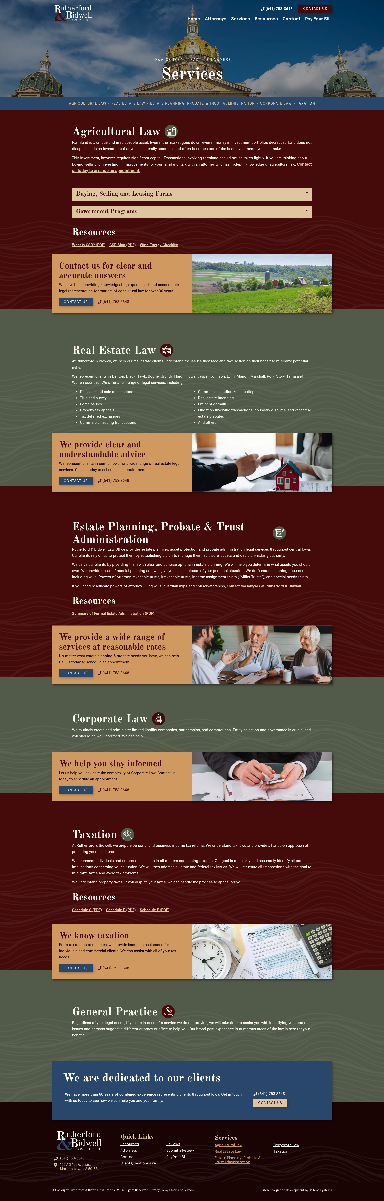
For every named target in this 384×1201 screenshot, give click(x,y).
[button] (192, 194)
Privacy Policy (159, 1190)
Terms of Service (182, 1190)
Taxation (306, 103)
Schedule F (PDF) (154, 910)
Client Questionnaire (138, 1163)
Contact (291, 19)
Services (240, 19)
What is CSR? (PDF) (88, 245)
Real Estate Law (128, 103)
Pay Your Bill (318, 19)
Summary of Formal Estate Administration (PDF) (113, 613)
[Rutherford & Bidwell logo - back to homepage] (73, 13)
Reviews (173, 1144)
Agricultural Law (87, 103)
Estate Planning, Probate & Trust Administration (202, 103)
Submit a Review (180, 1150)
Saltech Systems (320, 1190)
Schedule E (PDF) (121, 910)
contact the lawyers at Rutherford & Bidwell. (264, 586)
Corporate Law (276, 103)
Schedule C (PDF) (87, 910)
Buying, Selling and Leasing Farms (124, 194)
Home (194, 19)
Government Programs (106, 212)
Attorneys (215, 19)
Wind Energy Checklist (159, 245)
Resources (266, 19)
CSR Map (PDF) (122, 245)
